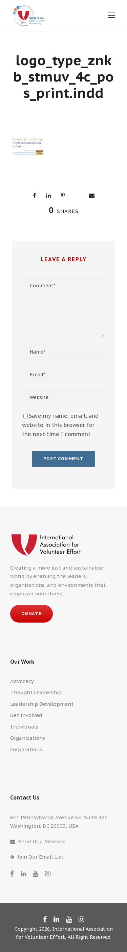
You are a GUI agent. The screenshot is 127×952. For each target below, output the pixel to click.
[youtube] (35, 873)
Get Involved (26, 715)
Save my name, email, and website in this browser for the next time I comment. (60, 424)
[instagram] (47, 873)
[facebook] (12, 873)
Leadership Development (41, 704)
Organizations (27, 738)
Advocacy (22, 681)
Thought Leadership (36, 692)
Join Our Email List (40, 857)
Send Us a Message (42, 841)
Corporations (26, 749)
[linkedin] (23, 873)
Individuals (24, 726)
